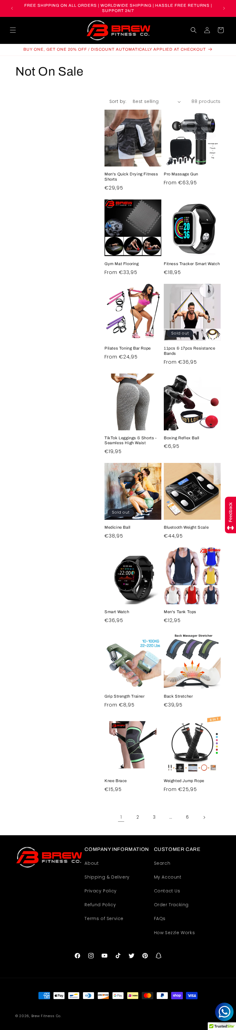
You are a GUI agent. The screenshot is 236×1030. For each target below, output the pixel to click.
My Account (168, 877)
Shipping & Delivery (107, 877)
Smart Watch (116, 612)
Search (162, 863)
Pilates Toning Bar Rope (127, 348)
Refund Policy (100, 905)
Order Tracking (171, 905)
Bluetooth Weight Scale (186, 527)
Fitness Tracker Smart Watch (192, 264)
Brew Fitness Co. (46, 1015)
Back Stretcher (178, 696)
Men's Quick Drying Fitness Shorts (131, 177)
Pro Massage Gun (181, 174)
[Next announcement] (224, 8)
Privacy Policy (100, 891)
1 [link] (121, 816)
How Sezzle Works (174, 933)
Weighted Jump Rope (184, 781)
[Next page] (204, 817)
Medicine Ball (117, 527)
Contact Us (167, 891)
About (92, 863)
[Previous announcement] (12, 8)
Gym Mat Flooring (121, 264)
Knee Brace (115, 781)
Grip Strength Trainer (124, 696)
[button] (13, 30)
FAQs (160, 918)
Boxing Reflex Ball (181, 438)
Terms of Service (104, 918)
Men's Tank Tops (180, 612)
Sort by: (118, 101)
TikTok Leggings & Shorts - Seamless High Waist (130, 440)
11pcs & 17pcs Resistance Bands (189, 351)
